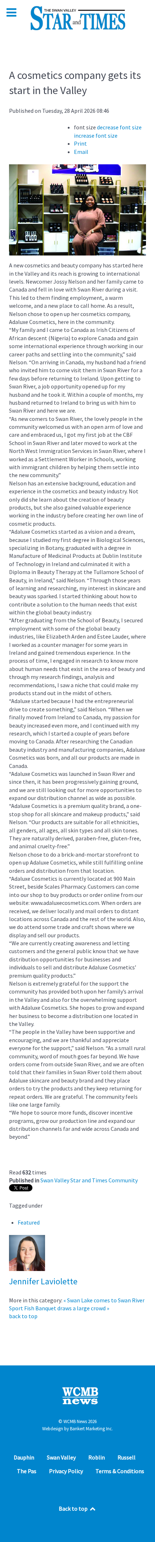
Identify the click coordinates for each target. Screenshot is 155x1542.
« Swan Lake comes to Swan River (104, 1300)
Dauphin (24, 1457)
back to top (23, 1316)
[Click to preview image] (77, 209)
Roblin (96, 1457)
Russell (127, 1457)
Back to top (74, 1508)
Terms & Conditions (120, 1471)
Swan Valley (61, 1457)
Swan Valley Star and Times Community (89, 1180)
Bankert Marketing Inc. (91, 1429)
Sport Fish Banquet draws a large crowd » (59, 1308)
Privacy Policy (66, 1471)
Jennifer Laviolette (43, 1281)
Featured (29, 1222)
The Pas (26, 1471)
